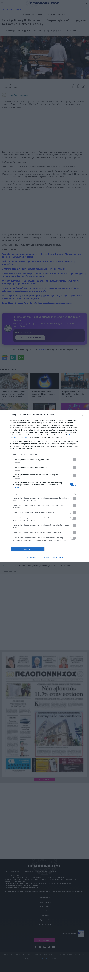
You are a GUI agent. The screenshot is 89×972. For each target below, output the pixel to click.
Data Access (44, 557)
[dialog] (44, 486)
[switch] (73, 459)
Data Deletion (31, 557)
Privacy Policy (58, 557)
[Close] (84, 415)
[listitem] (44, 454)
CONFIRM (28, 549)
